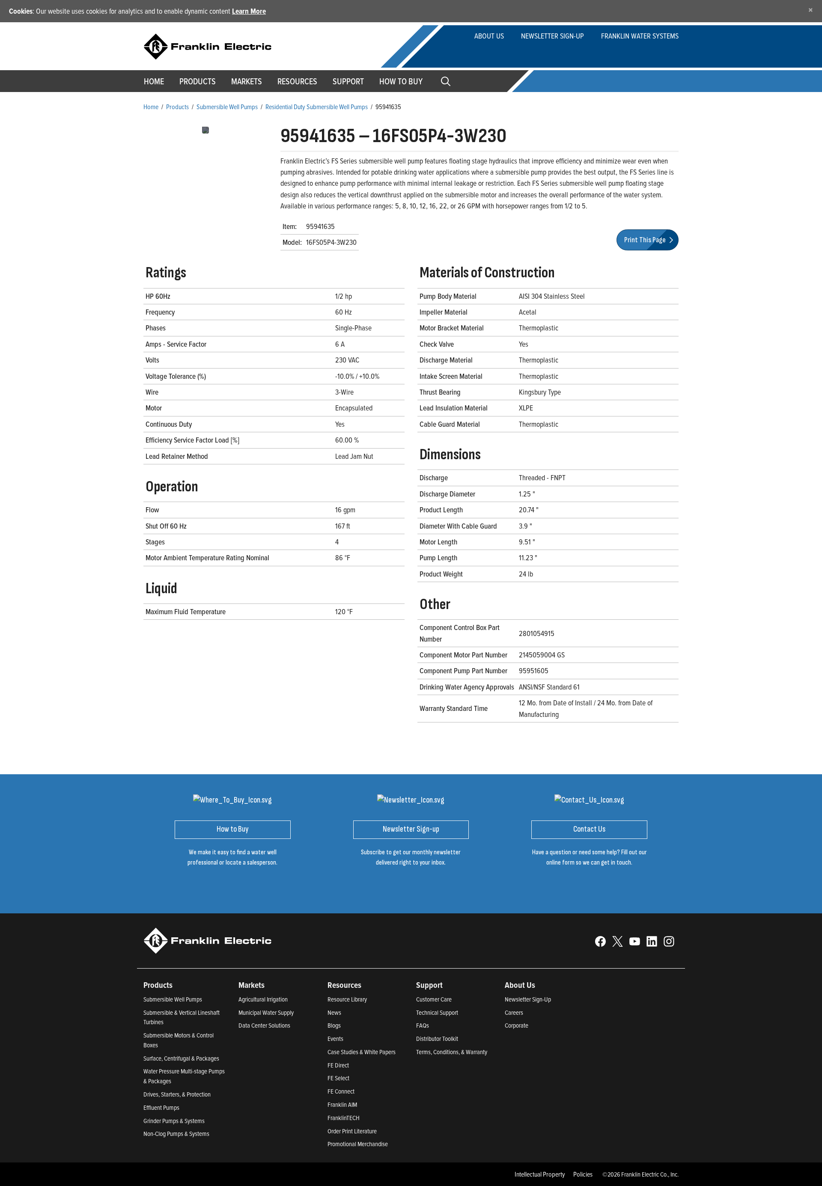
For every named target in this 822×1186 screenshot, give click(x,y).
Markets (246, 81)
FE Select (338, 1077)
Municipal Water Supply (266, 1012)
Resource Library (347, 999)
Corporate (516, 1025)
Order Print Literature (352, 1131)
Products (177, 106)
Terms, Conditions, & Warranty (451, 1051)
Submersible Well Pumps (227, 106)
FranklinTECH (344, 1117)
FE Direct (338, 1065)
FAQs (422, 1025)
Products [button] (197, 81)
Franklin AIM (342, 1104)
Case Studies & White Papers (362, 1051)
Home (154, 81)
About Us (489, 35)
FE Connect (341, 1091)
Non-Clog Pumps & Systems (176, 1133)
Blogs (334, 1025)
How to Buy (401, 81)
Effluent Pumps (161, 1107)
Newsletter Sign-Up (528, 999)
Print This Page (645, 240)
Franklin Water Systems (640, 35)
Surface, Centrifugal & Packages (181, 1058)
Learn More (249, 11)
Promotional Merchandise (358, 1143)
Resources (297, 81)
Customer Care (434, 999)
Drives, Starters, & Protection (177, 1094)
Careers (514, 1012)
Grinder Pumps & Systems (174, 1120)
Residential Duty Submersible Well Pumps (316, 106)
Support (348, 81)
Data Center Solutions (264, 1025)
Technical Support (437, 1012)
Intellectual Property (540, 1174)
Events (335, 1038)
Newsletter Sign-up (552, 35)
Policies (583, 1174)
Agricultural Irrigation (263, 999)
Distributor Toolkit (437, 1038)
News (334, 1012)
